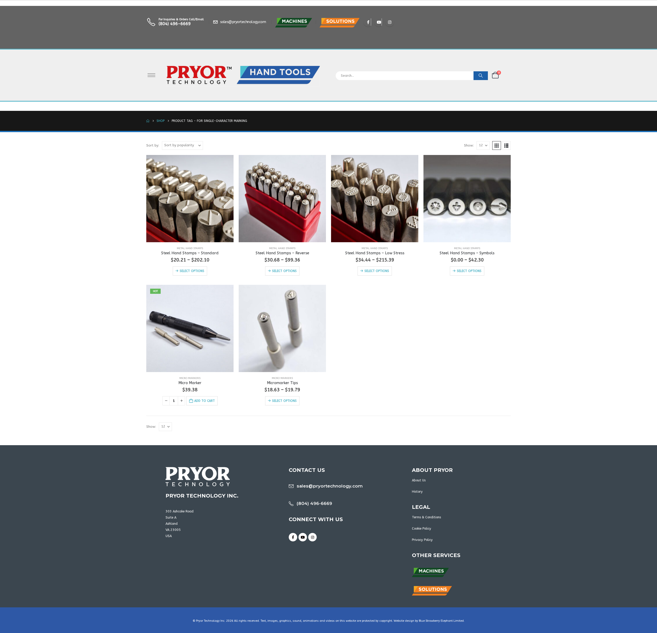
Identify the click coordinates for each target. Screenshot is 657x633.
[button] (496, 145)
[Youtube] (378, 22)
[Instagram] (389, 22)
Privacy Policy (422, 540)
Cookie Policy (421, 528)
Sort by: (152, 145)
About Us (419, 480)
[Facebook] (368, 22)
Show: (469, 145)
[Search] (481, 75)
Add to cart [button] (204, 401)
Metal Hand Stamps (190, 248)
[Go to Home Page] (147, 121)
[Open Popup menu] (151, 75)
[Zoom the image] (293, 21)
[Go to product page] (190, 198)
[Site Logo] (243, 75)
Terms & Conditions (426, 517)
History (417, 491)
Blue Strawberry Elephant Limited (441, 620)
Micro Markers (189, 378)
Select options (192, 271)
